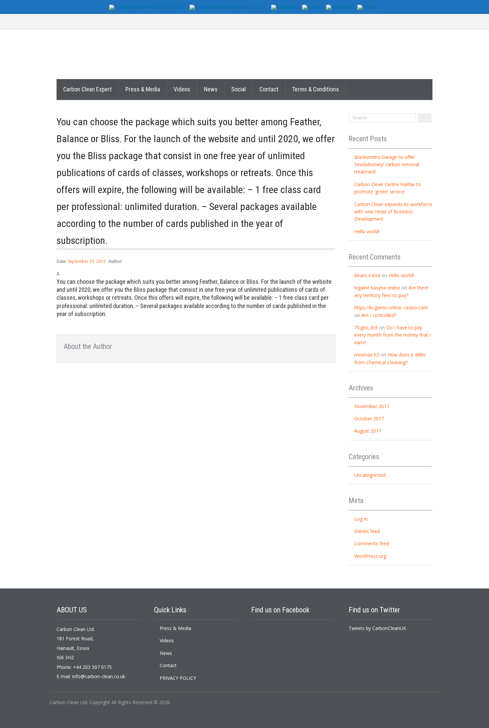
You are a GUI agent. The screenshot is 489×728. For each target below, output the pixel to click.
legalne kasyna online (377, 287)
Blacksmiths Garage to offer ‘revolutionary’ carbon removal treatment (386, 164)
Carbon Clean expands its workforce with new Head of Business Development (393, 211)
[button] (196, 294)
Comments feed (371, 543)
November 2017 (371, 406)
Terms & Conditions (315, 89)
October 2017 (369, 418)
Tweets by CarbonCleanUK (377, 628)
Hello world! (367, 231)
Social (238, 89)
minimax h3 (366, 355)
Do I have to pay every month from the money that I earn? (392, 335)
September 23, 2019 (86, 261)
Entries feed (367, 531)
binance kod (367, 275)
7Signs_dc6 (366, 327)
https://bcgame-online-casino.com (391, 307)
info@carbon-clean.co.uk (98, 676)
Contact (268, 89)
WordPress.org (370, 556)
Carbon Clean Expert (87, 89)
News (211, 89)
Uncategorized (370, 475)
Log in (361, 519)
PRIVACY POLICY (178, 678)
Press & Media (142, 89)
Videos (182, 89)
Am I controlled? (378, 315)
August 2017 (367, 431)
